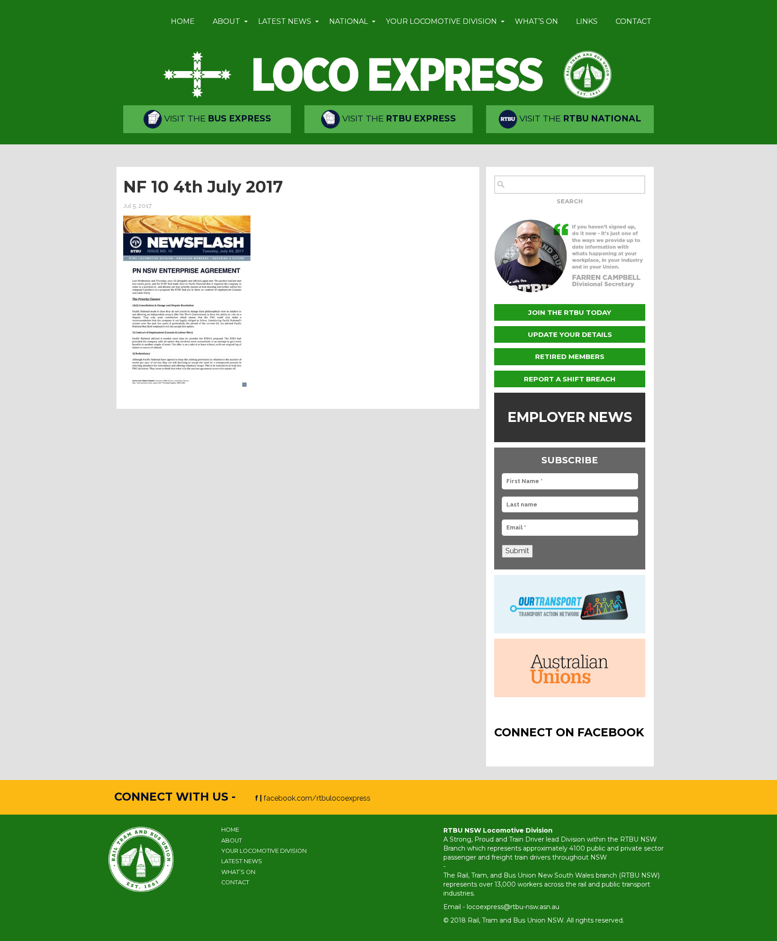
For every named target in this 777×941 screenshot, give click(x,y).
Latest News (284, 21)
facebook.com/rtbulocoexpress (317, 798)
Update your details (570, 334)
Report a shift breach (570, 379)
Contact (634, 21)
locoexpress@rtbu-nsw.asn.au (513, 907)
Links (587, 21)
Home (183, 21)
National (348, 21)
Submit (517, 551)
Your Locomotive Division (441, 21)
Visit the (216, 118)
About (226, 21)
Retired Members (569, 356)
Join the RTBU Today (569, 312)
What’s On (536, 21)
